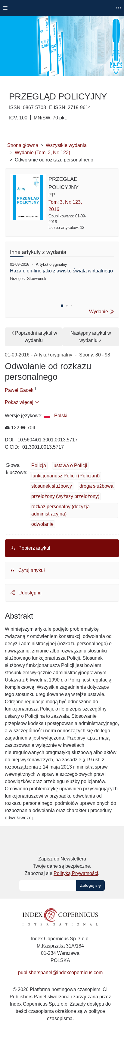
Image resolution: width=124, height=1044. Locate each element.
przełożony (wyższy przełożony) (65, 496)
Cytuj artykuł (31, 570)
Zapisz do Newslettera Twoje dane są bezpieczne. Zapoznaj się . (62, 866)
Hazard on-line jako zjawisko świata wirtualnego (61, 270)
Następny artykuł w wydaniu (90, 336)
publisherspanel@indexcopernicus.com (60, 972)
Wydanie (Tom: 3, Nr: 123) (42, 152)
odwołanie (42, 524)
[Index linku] (60, 916)
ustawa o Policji (70, 465)
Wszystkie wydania (66, 145)
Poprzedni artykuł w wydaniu (36, 336)
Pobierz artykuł (33, 548)
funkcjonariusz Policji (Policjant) (65, 475)
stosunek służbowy (51, 486)
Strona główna (22, 145)
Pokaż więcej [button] (20, 402)
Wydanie (99, 311)
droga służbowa (96, 486)
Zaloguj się (90, 885)
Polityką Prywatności (76, 873)
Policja (38, 465)
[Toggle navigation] (5, 8)
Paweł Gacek (19, 390)
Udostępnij (29, 592)
